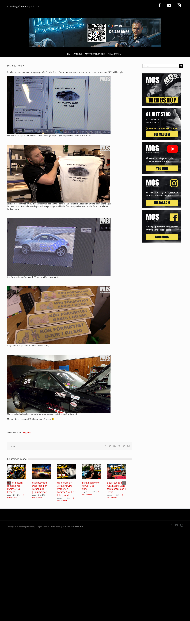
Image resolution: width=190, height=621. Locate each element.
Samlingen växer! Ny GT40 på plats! (91, 486)
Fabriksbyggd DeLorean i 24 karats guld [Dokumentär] (39, 487)
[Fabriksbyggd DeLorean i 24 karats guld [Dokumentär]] (41, 471)
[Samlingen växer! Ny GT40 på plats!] (91, 471)
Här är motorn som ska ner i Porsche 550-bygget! (15, 487)
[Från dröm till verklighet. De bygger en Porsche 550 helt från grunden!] (66, 471)
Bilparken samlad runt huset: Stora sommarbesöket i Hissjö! (116, 487)
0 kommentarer (15, 496)
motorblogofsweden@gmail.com (23, 6)
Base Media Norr (77, 526)
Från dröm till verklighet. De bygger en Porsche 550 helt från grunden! (66, 489)
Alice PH (66, 526)
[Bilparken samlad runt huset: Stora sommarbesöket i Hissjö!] (116, 471)
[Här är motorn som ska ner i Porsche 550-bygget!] (16, 471)
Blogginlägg (27, 432)
